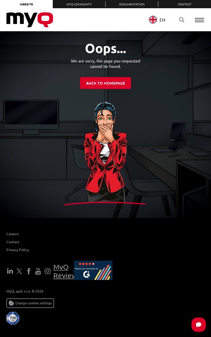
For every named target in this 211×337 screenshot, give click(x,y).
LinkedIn (10, 271)
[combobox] (160, 19)
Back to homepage (105, 83)
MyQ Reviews (66, 271)
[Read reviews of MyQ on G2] (93, 271)
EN (162, 19)
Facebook (28, 271)
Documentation (132, 4)
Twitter (19, 271)
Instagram (47, 271)
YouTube (38, 271)
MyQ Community (79, 4)
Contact (184, 4)
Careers (12, 233)
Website (26, 4)
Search (181, 20)
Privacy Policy (17, 249)
